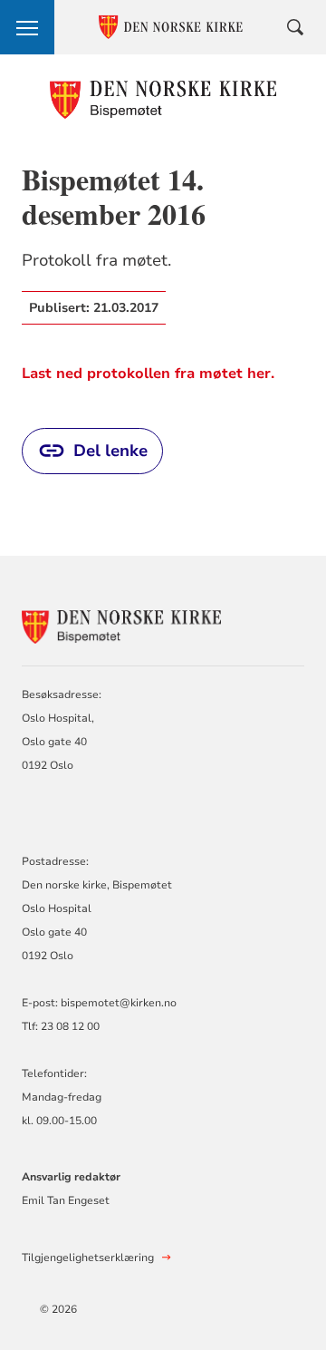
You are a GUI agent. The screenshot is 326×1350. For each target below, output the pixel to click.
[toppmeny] (27, 27)
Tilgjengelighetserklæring (88, 1257)
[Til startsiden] (163, 99)
